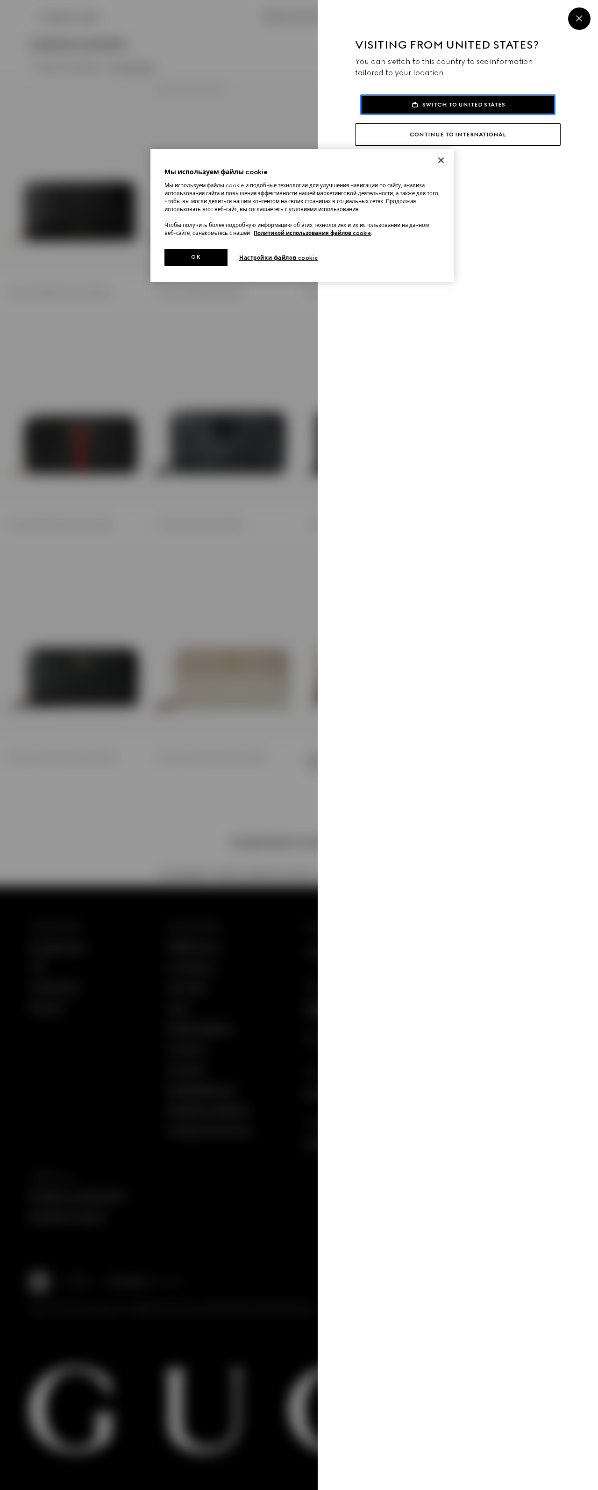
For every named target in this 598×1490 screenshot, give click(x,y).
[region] (302, 215)
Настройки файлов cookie (278, 258)
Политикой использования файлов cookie (312, 233)
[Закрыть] (441, 160)
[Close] (579, 18)
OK (195, 257)
